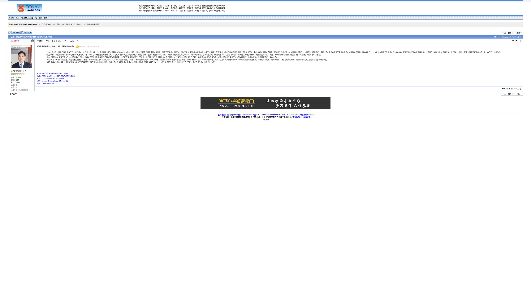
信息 (53, 41)
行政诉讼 (213, 6)
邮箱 (65, 41)
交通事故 (182, 11)
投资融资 (158, 8)
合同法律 (142, 11)
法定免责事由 (77, 60)
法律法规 (213, 11)
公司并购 (166, 6)
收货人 (79, 52)
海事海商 (190, 8)
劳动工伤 (174, 11)
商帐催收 (150, 11)
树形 (514, 37)
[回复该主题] (26, 32)
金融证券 (205, 6)
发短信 (23, 71)
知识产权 (197, 8)
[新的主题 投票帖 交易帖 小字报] (14, 32)
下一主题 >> (517, 33)
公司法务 (182, 6)
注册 (31, 18)
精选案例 (221, 8)
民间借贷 (197, 11)
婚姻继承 (158, 11)
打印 (519, 37)
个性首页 (40, 41)
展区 (40, 18)
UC (78, 41)
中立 (509, 89)
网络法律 (174, 8)
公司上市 (190, 6)
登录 (26, 18)
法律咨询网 (46, 24)
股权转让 (174, 6)
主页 (72, 41)
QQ (47, 41)
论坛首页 (142, 6)
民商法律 (150, 6)
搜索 (45, 18)
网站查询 (266, 120)
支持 (503, 89)
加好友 (15, 71)
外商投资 (158, 6)
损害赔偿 (190, 11)
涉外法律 (221, 6)
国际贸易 (182, 8)
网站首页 (221, 11)
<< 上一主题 (506, 33)
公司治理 (150, 8)
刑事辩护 (205, 11)
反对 (515, 89)
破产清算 (197, 6)
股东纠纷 (166, 8)
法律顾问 (142, 8)
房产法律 (166, 11)
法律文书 (213, 8)
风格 (35, 18)
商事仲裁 (205, 8)
